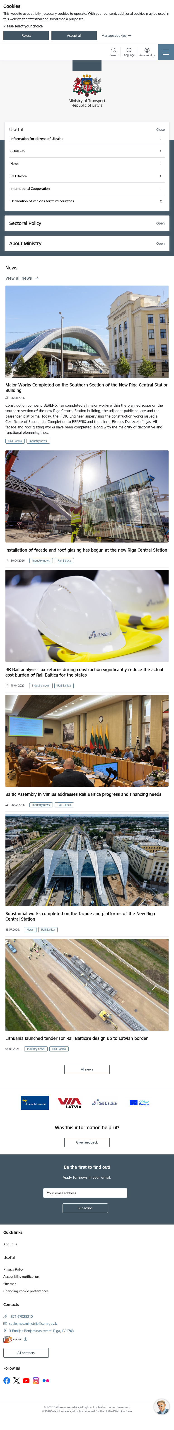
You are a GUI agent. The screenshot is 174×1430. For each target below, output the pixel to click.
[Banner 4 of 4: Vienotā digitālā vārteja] (139, 1102)
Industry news (38, 441)
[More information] (25, 1339)
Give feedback (87, 1142)
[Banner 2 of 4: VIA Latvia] (70, 1102)
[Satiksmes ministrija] (29, 52)
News (30, 929)
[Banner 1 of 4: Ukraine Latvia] (35, 1102)
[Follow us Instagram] (36, 1380)
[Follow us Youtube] (26, 1380)
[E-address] (12, 1339)
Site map (10, 1284)
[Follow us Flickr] (45, 1380)
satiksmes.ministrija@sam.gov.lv (33, 1323)
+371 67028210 (21, 1316)
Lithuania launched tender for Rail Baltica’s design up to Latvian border (76, 1038)
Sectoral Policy (25, 223)
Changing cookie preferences (25, 1291)
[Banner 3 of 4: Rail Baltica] (104, 1102)
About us (10, 1244)
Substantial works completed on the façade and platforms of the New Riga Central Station (80, 916)
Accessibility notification (21, 1276)
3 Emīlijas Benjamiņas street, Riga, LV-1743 (41, 1331)
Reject (26, 35)
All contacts (26, 1353)
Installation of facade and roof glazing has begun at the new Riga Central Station (86, 550)
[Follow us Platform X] (16, 1380)
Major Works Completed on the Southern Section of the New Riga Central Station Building (87, 387)
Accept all (74, 35)
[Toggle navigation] (166, 52)
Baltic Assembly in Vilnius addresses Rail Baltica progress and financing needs (83, 794)
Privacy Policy (13, 1269)
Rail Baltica (15, 441)
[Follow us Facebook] (6, 1380)
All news (87, 1069)
